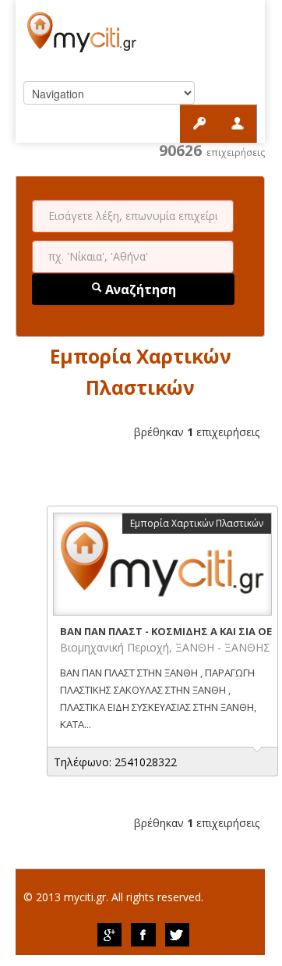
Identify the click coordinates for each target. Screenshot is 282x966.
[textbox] (133, 216)
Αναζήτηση (139, 289)
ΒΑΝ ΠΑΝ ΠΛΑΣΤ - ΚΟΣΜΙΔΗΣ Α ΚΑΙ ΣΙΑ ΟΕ (166, 631)
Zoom (162, 564)
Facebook (143, 934)
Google (109, 934)
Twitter (177, 934)
